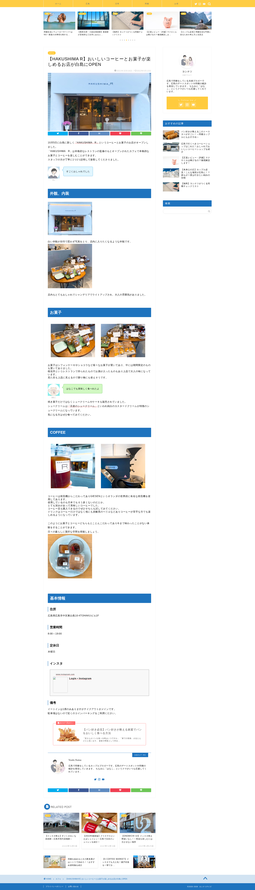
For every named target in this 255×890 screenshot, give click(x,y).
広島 (88, 4)
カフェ (51, 53)
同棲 (147, 4)
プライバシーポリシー (54, 886)
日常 (117, 4)
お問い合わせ (73, 886)
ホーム (58, 4)
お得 (176, 4)
